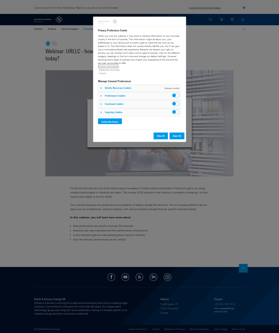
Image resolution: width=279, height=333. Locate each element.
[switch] (175, 95)
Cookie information (108, 66)
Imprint (102, 73)
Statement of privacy (109, 69)
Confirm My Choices (110, 121)
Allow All (161, 135)
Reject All (177, 135)
